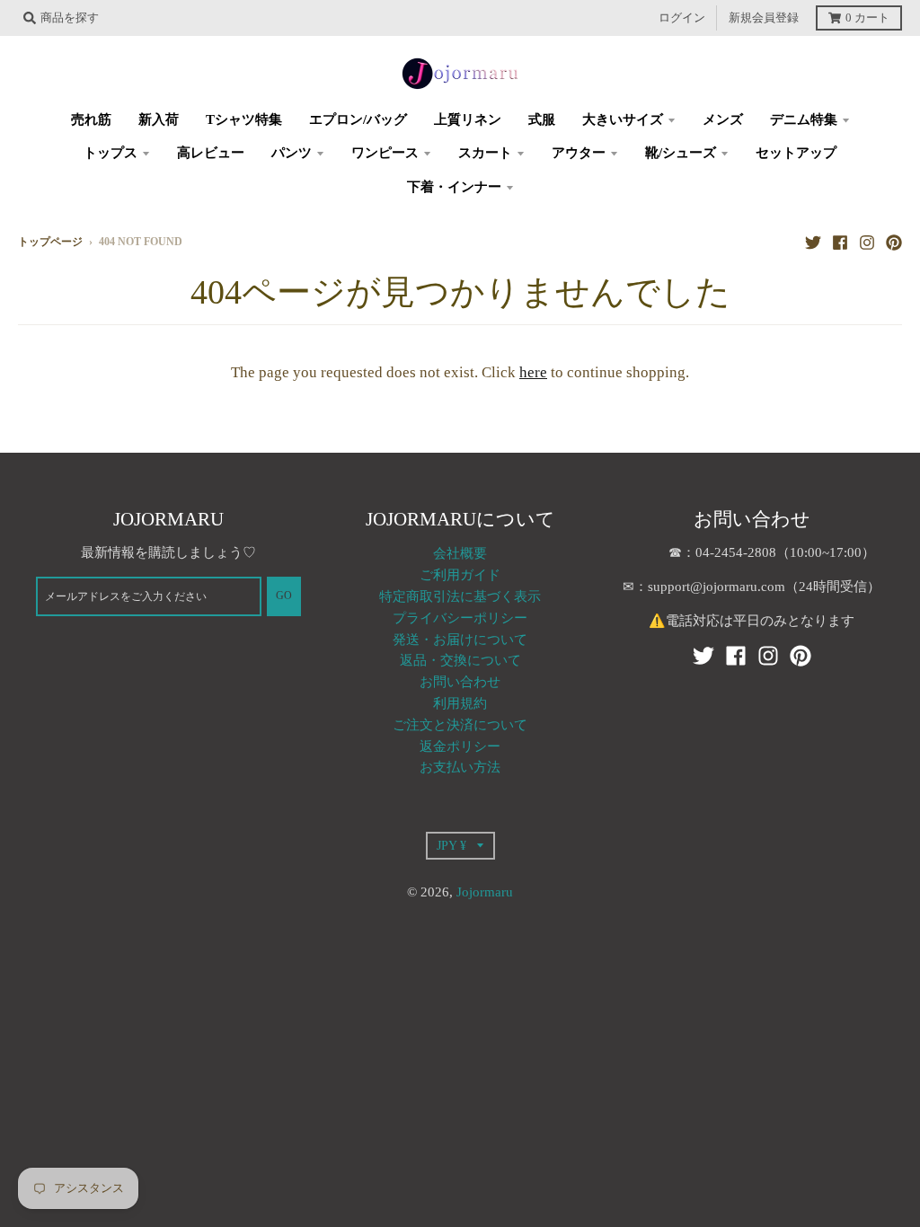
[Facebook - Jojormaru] (840, 242)
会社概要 (460, 553)
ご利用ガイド (460, 575)
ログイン (682, 18)
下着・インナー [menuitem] (454, 187)
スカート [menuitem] (485, 153)
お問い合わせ (460, 682)
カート (867, 18)
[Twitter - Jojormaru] (813, 242)
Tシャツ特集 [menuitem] (244, 119)
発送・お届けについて (460, 639)
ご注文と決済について (460, 725)
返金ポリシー (460, 746)
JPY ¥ (451, 845)
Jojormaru (484, 892)
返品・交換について (460, 660)
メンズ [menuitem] (723, 119)
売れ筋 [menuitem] (91, 119)
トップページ (50, 242)
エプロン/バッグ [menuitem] (358, 119)
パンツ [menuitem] (291, 153)
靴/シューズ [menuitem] (680, 153)
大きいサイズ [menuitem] (622, 119)
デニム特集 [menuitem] (803, 119)
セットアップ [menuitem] (796, 153)
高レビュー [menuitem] (210, 153)
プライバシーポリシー (460, 618)
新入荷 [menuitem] (158, 119)
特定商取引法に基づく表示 (460, 596)
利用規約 (460, 703)
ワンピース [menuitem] (385, 153)
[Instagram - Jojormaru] (867, 242)
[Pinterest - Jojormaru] (894, 242)
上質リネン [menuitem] (467, 119)
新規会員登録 (764, 18)
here (533, 372)
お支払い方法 (460, 767)
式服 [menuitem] (541, 119)
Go (284, 596)
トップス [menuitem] (110, 153)
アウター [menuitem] (579, 153)
